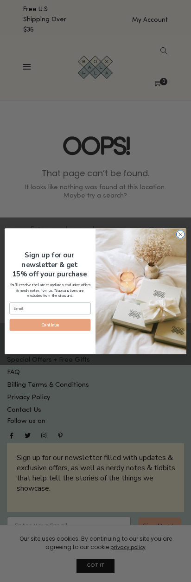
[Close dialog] (180, 234)
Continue (50, 324)
